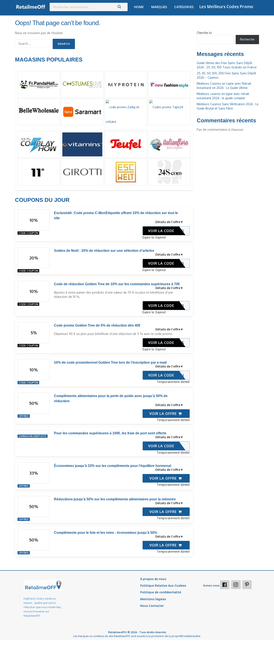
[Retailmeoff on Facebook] (224, 584)
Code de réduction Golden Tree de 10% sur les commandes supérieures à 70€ (117, 284)
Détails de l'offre (167, 222)
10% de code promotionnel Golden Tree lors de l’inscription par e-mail (110, 362)
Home (139, 7)
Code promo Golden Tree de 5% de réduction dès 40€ (97, 325)
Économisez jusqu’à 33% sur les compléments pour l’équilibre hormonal (112, 466)
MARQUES (159, 7)
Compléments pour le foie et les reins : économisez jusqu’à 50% (105, 532)
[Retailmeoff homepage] (30, 7)
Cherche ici (204, 32)
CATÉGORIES (184, 7)
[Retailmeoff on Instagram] (236, 584)
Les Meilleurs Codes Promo (226, 6)
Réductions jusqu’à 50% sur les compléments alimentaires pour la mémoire (115, 499)
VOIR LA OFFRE (163, 413)
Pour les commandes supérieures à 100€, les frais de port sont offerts (110, 433)
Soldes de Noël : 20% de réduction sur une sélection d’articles (104, 250)
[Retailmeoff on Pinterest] (247, 584)
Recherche (247, 39)
